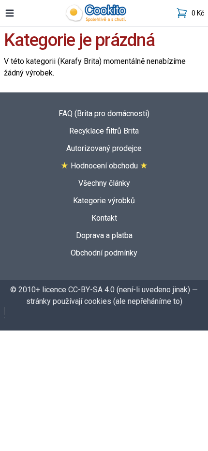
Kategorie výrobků (104, 200)
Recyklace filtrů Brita (104, 130)
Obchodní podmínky (104, 252)
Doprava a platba (104, 235)
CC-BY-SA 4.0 (91, 289)
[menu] (9, 13)
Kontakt (104, 218)
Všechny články (104, 183)
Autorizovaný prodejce (104, 148)
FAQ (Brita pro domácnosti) (104, 113)
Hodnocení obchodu (104, 165)
